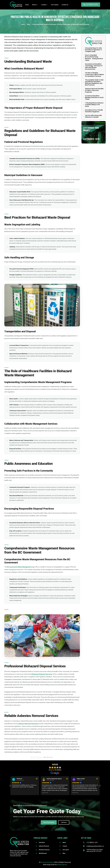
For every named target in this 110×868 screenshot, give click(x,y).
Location (43, 4)
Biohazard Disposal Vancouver (42, 674)
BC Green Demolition (47, 862)
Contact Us (65, 4)
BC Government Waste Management (19, 567)
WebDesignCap (62, 864)
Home (27, 4)
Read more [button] (15, 792)
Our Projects (54, 4)
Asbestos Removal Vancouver (28, 723)
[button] (10, 785)
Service (34, 4)
